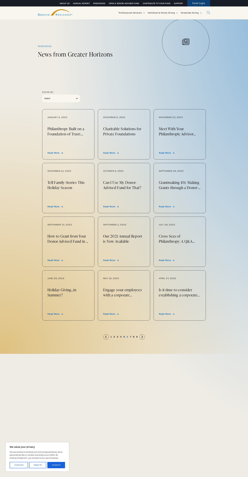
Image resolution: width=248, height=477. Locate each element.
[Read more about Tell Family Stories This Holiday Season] (68, 188)
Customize (18, 465)
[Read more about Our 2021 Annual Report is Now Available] (124, 242)
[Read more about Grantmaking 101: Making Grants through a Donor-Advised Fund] (180, 188)
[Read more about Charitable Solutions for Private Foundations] (124, 134)
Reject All (38, 465)
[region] (37, 456)
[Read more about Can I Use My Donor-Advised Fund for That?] (124, 188)
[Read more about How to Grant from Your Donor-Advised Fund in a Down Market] (68, 242)
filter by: (48, 92)
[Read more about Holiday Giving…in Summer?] (68, 295)
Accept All (56, 465)
